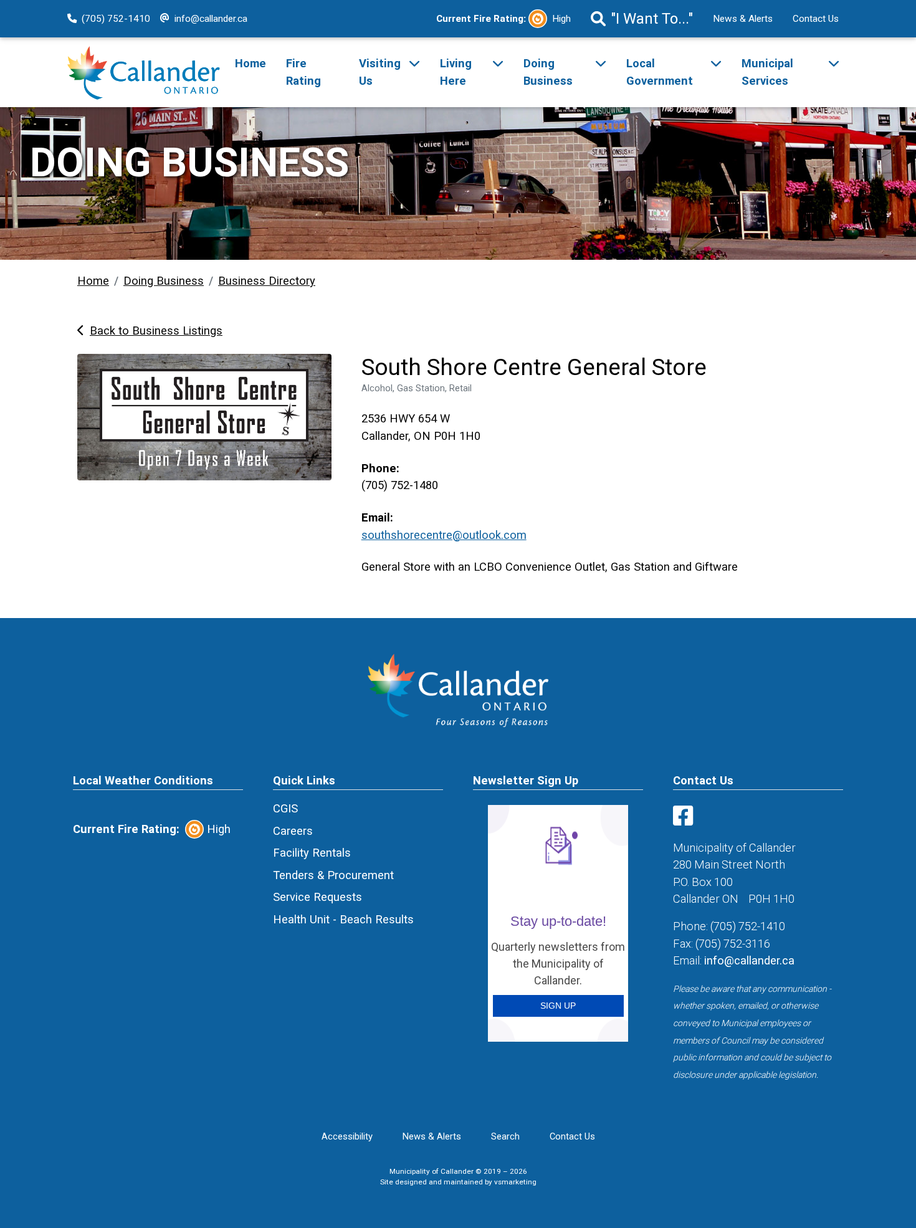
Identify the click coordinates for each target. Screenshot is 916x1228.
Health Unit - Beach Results (343, 919)
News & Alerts (743, 18)
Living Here (456, 72)
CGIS (285, 808)
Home (250, 63)
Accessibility (347, 1136)
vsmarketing (515, 1182)
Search (505, 1136)
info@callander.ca (210, 18)
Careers (293, 830)
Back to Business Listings (156, 330)
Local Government (659, 72)
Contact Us (816, 18)
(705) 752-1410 (116, 18)
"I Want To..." (652, 18)
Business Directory (266, 280)
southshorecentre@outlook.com (444, 534)
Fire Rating (303, 72)
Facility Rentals (312, 852)
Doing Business (548, 72)
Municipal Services (767, 72)
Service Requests (317, 896)
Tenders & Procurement (333, 875)
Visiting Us (380, 72)
